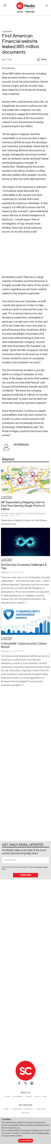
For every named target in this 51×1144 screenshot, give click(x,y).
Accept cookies (25, 1140)
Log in (20, 12)
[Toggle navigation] (5, 5)
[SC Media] (25, 6)
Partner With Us (25, 1113)
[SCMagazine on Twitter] (25, 1083)
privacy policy (43, 1133)
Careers (37, 1096)
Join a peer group (40, 1109)
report (21, 114)
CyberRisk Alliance (18, 1096)
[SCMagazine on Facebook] (19, 1083)
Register (30, 12)
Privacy (44, 1096)
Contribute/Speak (16, 1109)
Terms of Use (38, 867)
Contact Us (29, 1096)
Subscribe (25, 875)
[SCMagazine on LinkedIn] (32, 1083)
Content (7, 31)
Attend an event (29, 1109)
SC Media (7, 1096)
